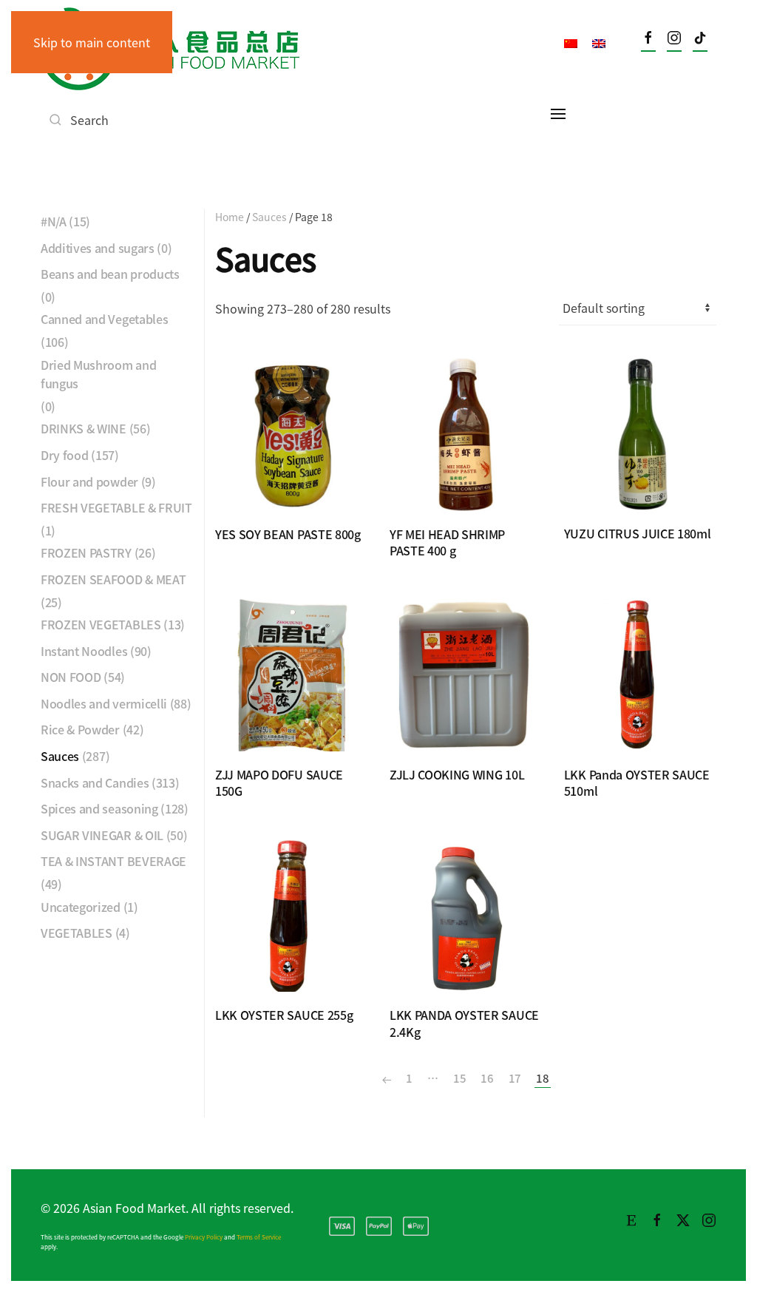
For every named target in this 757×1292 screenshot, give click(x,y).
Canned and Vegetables (104, 319)
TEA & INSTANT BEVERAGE (113, 861)
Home (229, 216)
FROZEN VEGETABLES (101, 624)
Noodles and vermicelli (104, 703)
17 (515, 1078)
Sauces (269, 216)
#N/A (54, 221)
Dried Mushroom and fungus (98, 374)
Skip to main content (91, 42)
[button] (558, 113)
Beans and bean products (110, 274)
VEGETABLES (76, 932)
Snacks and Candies (95, 782)
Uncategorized (80, 907)
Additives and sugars (98, 248)
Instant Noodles (84, 651)
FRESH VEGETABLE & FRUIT (116, 507)
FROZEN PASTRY (86, 552)
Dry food (64, 455)
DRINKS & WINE (83, 428)
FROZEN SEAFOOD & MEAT (113, 579)
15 (459, 1078)
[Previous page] (387, 1078)
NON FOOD (71, 677)
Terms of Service (259, 1237)
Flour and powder (89, 481)
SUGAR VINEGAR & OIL (102, 835)
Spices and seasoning (99, 808)
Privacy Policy (204, 1237)
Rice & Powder (80, 729)
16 (487, 1078)
